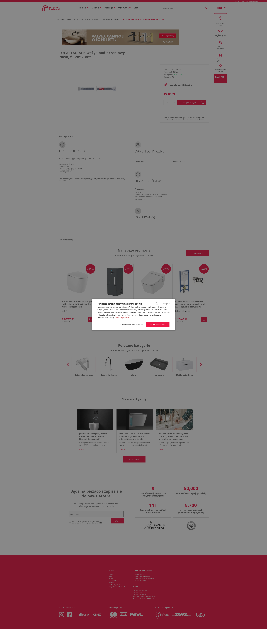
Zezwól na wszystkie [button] (157, 324)
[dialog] (133, 314)
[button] (132, 324)
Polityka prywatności (122, 317)
